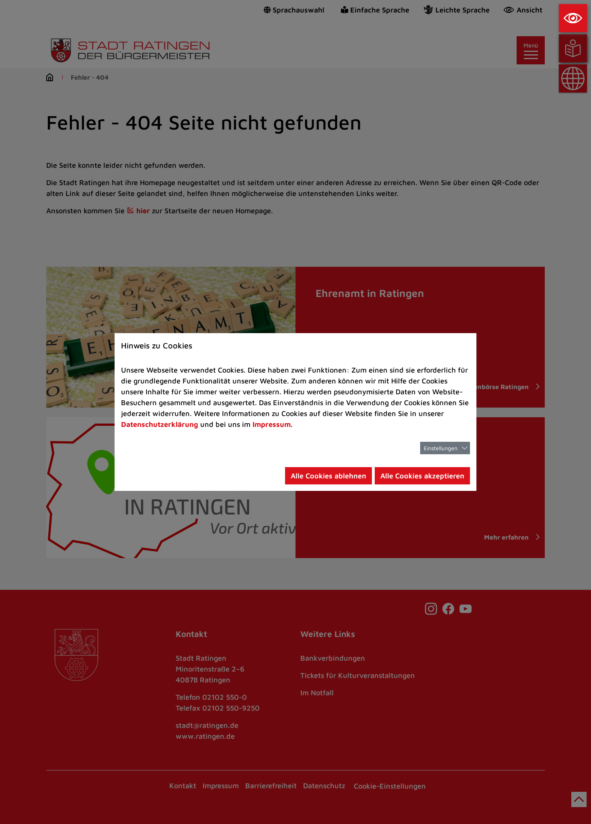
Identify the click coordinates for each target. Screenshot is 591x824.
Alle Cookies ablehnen (328, 476)
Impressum (271, 424)
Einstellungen (441, 448)
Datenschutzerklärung (159, 424)
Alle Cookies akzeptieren (422, 476)
